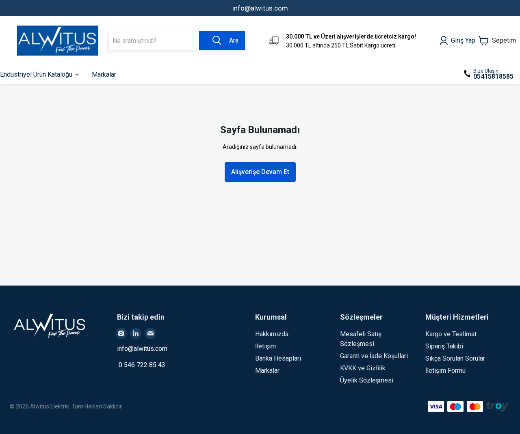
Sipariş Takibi (444, 346)
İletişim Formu (445, 370)
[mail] (150, 333)
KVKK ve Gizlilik (363, 368)
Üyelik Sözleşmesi (366, 380)
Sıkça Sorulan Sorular (455, 358)
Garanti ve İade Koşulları (374, 356)
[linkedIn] (135, 333)
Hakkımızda (271, 334)
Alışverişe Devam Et (260, 172)
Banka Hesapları (278, 358)
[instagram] (121, 333)
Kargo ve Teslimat (451, 334)
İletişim (265, 346)
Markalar (267, 370)
